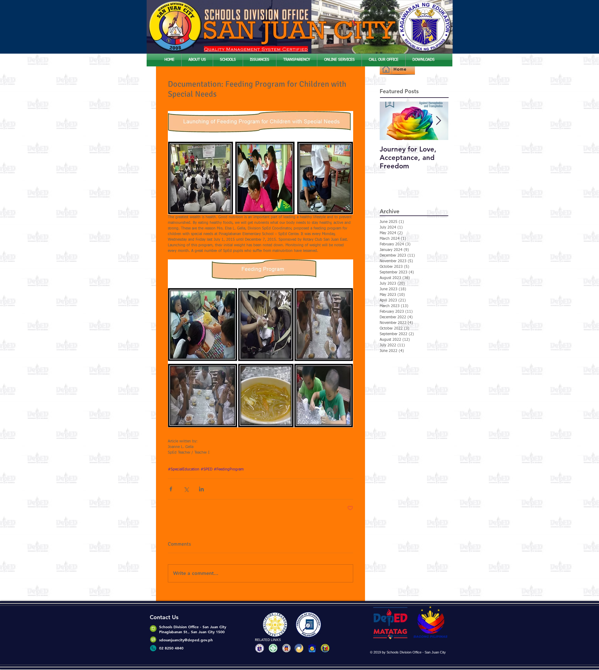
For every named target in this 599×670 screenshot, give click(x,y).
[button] (197, 60)
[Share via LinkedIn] (201, 489)
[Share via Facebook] (171, 489)
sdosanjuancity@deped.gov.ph (186, 639)
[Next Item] (438, 121)
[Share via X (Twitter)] (186, 489)
